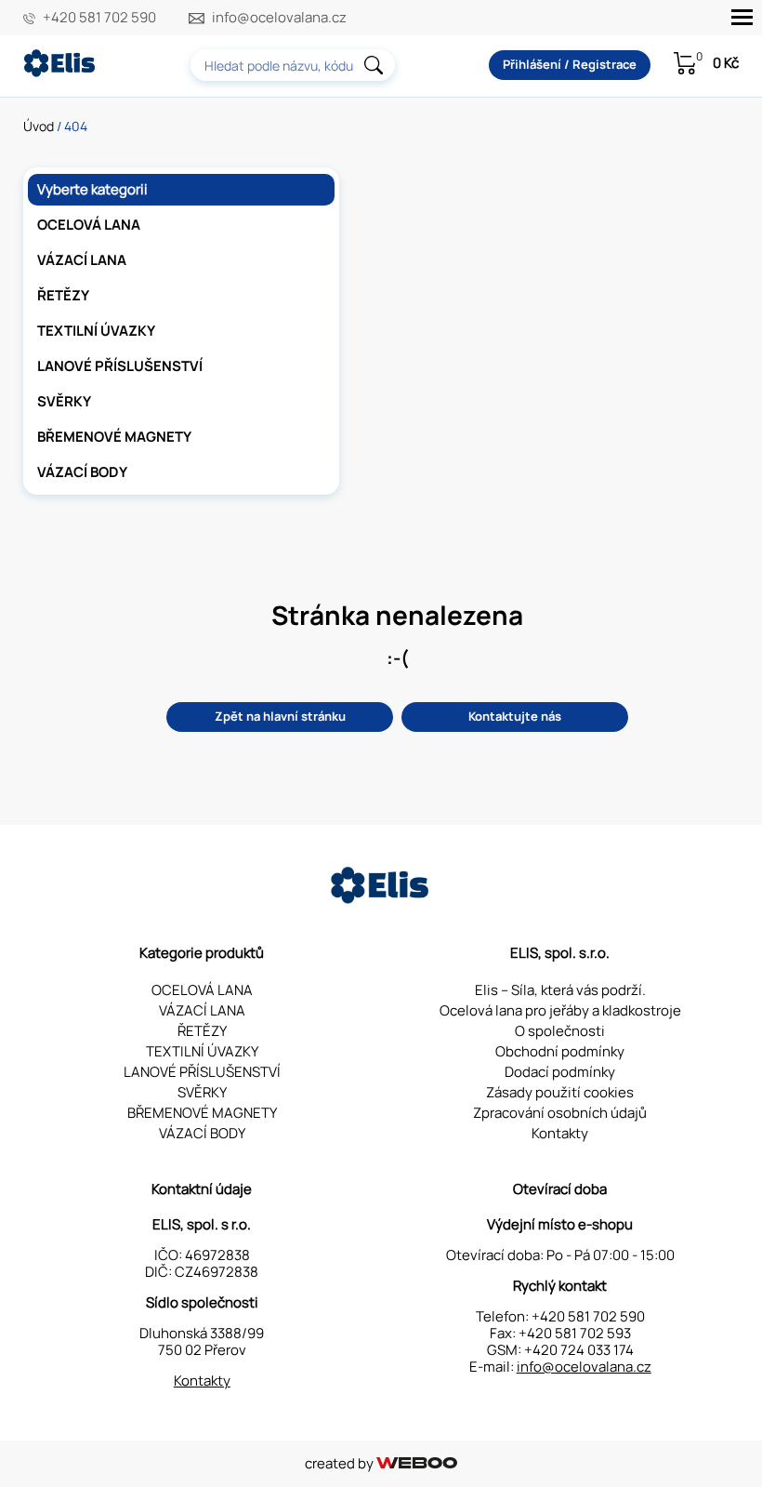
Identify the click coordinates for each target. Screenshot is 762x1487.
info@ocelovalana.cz (279, 17)
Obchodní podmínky (559, 1051)
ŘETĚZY (63, 295)
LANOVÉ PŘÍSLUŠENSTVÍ (120, 366)
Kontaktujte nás (514, 716)
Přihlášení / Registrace (570, 64)
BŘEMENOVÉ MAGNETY (114, 436)
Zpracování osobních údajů (560, 1112)
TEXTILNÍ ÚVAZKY (96, 330)
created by (340, 1463)
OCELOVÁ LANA (88, 224)
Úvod (38, 126)
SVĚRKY (64, 401)
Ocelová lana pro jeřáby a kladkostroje (560, 1010)
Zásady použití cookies (560, 1092)
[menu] (742, 17)
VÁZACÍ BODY (82, 472)
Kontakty (560, 1133)
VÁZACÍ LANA (81, 260)
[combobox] (292, 65)
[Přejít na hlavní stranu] (60, 72)
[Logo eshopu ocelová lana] (381, 899)
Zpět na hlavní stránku (280, 716)
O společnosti (560, 1031)
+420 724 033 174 (579, 1350)
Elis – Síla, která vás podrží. (560, 990)
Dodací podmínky (560, 1072)
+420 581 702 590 (99, 17)
